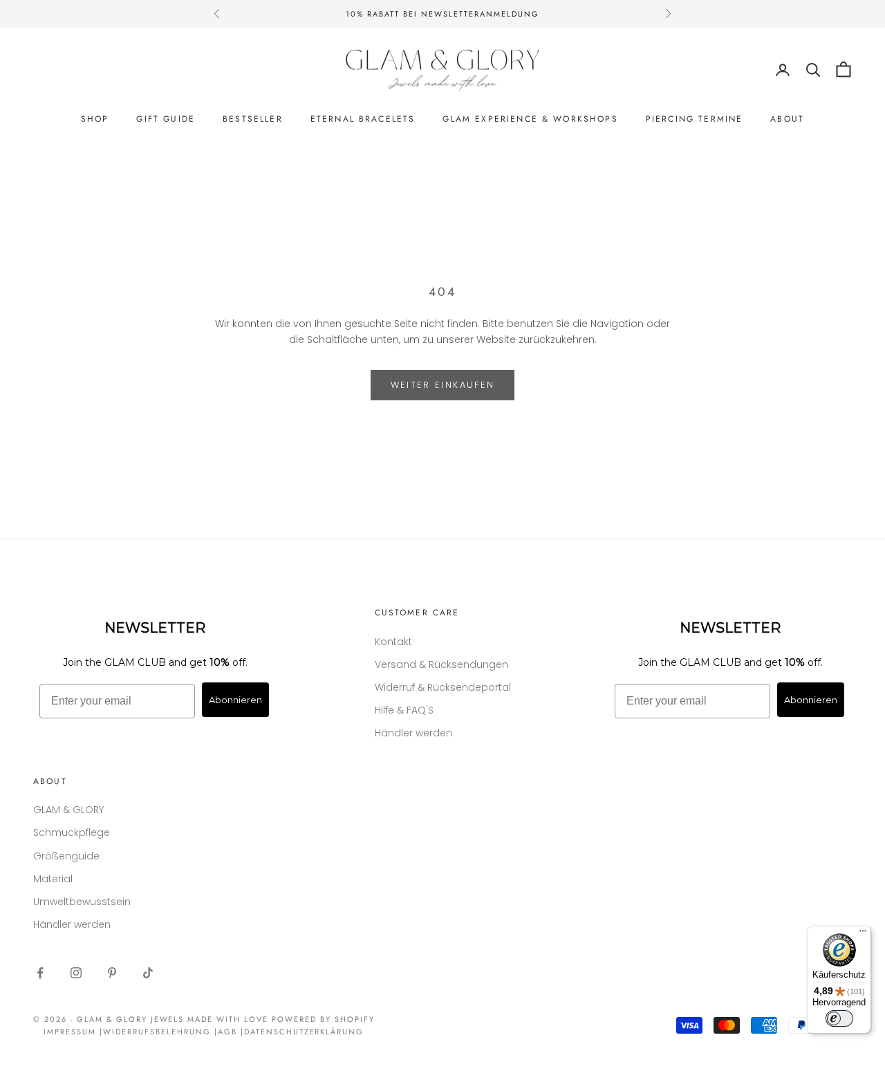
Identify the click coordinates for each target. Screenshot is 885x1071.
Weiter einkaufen (442, 384)
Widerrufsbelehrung (157, 1031)
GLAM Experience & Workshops (529, 119)
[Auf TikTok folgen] (148, 973)
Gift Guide (165, 119)
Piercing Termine (694, 119)
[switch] (839, 1018)
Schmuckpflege (71, 832)
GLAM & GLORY (68, 810)
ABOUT (787, 119)
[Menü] (863, 934)
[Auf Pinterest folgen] (112, 973)
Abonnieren (235, 699)
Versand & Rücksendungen (441, 664)
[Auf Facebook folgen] (40, 973)
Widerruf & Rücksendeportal (443, 687)
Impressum (70, 1031)
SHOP (95, 119)
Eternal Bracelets (363, 119)
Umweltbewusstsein (82, 902)
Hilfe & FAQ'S (404, 710)
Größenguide (66, 856)
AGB (227, 1031)
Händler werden (413, 733)
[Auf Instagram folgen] (76, 973)
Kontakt (393, 642)
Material (53, 879)
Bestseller (253, 119)
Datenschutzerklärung (304, 1031)
